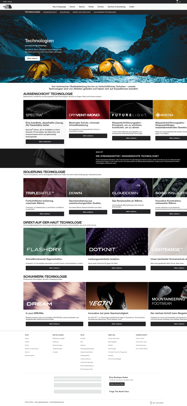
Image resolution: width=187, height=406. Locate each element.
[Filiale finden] (174, 2)
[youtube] (122, 394)
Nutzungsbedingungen (42, 402)
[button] (86, 362)
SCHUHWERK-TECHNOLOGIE (105, 12)
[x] (118, 394)
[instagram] (114, 394)
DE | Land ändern (158, 403)
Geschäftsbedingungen (57, 402)
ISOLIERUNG (65, 12)
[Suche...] (173, 6)
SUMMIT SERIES (7, 1)
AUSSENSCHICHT (50, 12)
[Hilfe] (183, 2)
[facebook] (110, 394)
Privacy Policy (29, 402)
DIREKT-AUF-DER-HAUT (82, 12)
